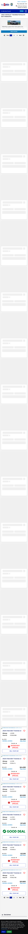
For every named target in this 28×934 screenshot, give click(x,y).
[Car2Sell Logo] (7, 5)
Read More (14, 31)
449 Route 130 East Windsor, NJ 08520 (22, 6)
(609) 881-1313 (23, 3)
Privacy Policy (4, 928)
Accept (9, 931)
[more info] (14, 728)
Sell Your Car (14, 751)
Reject (3, 931)
